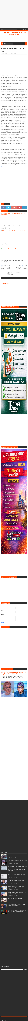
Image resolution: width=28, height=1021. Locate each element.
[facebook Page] (25, 29)
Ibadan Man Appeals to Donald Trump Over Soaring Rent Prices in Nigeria (12, 226)
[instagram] (23, 29)
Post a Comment (5, 283)
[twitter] (22, 29)
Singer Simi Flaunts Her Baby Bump (15, 898)
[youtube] (26, 29)
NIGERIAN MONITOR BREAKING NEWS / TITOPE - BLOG (14, 34)
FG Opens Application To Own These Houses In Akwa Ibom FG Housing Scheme (14, 244)
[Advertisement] (14, 14)
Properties (7, 204)
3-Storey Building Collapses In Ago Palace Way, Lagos (12, 260)
